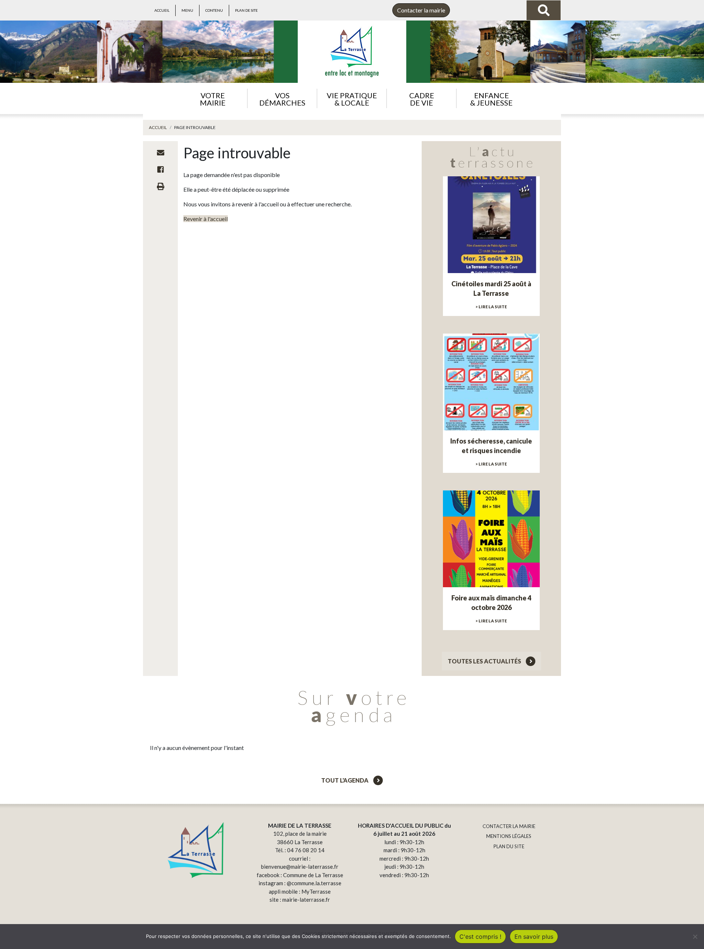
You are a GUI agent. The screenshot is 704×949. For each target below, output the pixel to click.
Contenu (214, 10)
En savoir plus (533, 936)
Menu (187, 10)
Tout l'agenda (345, 780)
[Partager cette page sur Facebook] (160, 169)
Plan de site (246, 10)
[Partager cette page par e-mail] (160, 152)
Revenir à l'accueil (205, 218)
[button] (212, 98)
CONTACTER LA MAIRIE (509, 826)
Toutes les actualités (485, 661)
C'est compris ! (480, 936)
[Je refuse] (694, 936)
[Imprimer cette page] (160, 186)
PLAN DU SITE (509, 846)
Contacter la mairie (421, 10)
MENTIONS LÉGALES (508, 836)
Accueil (161, 10)
